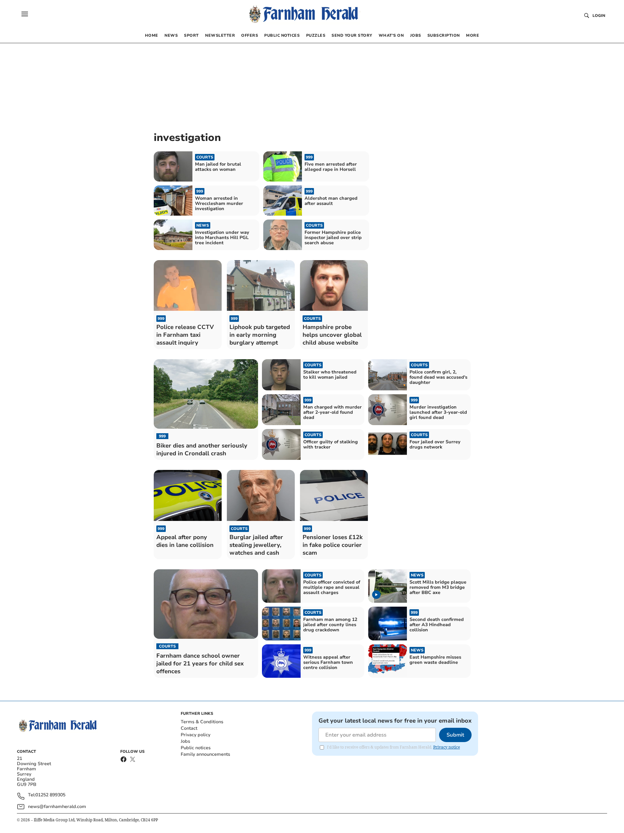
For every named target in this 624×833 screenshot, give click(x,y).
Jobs (185, 741)
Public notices (196, 748)
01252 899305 (50, 795)
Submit (455, 734)
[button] (24, 14)
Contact (189, 728)
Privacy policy (195, 735)
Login (598, 15)
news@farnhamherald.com (57, 806)
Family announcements (205, 754)
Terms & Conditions (202, 722)
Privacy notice (446, 747)
